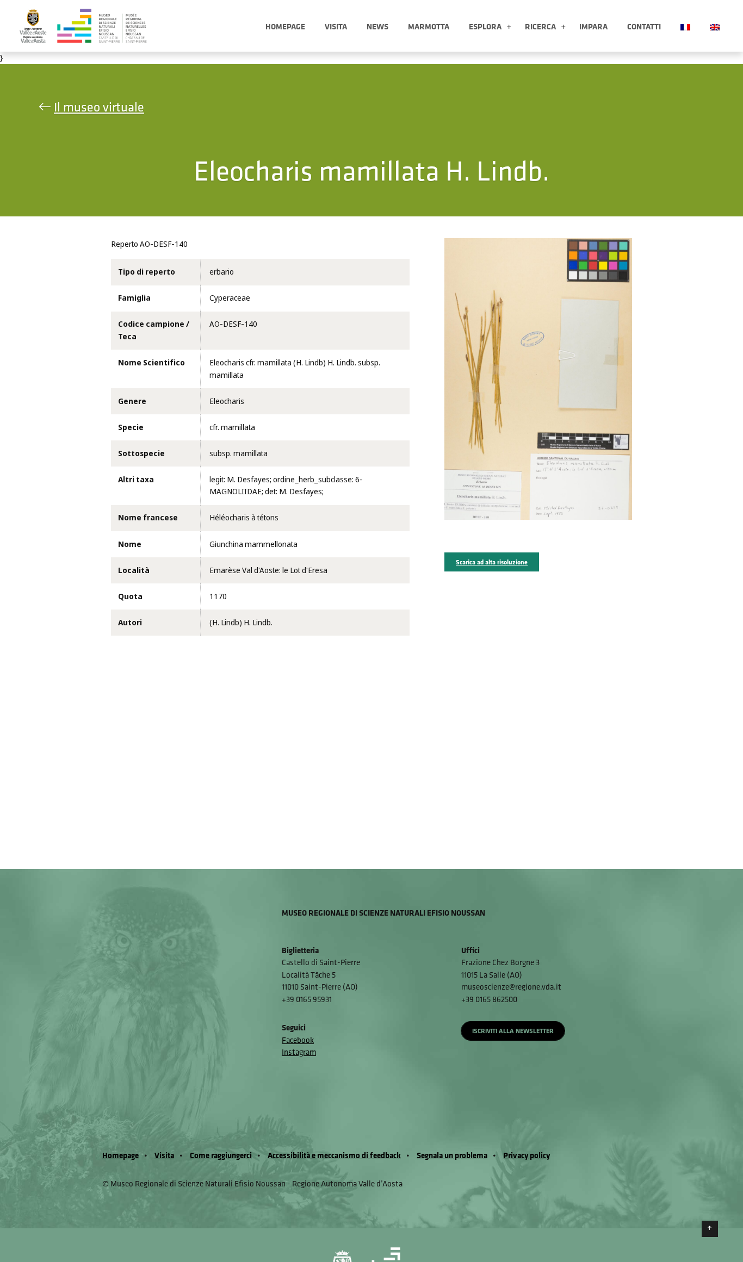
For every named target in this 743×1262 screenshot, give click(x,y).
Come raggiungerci (221, 1155)
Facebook (298, 1040)
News (377, 26)
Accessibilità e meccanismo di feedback (334, 1155)
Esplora (485, 26)
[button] (509, 27)
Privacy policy (526, 1155)
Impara (593, 26)
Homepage (285, 26)
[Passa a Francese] (685, 26)
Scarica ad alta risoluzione (492, 562)
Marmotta (428, 26)
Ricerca (540, 26)
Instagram (299, 1052)
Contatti (644, 26)
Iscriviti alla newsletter (513, 1030)
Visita (336, 26)
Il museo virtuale (99, 106)
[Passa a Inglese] (714, 26)
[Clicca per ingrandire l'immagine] (538, 378)
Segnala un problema (452, 1155)
